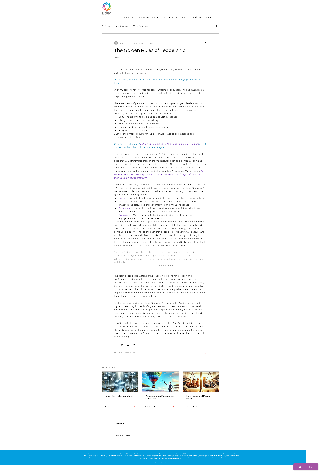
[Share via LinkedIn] (127, 345)
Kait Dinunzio (121, 25)
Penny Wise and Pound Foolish (198, 397)
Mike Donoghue (140, 25)
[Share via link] (134, 345)
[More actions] (205, 43)
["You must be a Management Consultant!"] (160, 382)
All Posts (106, 25)
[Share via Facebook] (115, 345)
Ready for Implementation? (119, 396)
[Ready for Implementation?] (120, 382)
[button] (216, 26)
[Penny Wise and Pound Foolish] (201, 382)
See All (216, 367)
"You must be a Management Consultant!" (160, 397)
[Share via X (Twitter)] (121, 345)
